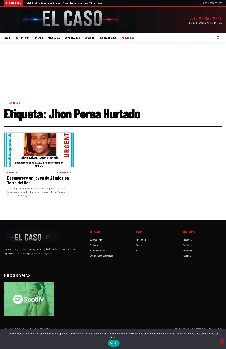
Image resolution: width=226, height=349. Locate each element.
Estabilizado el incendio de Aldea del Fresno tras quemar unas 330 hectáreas (64, 3)
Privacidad (141, 239)
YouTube (187, 255)
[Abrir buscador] (218, 38)
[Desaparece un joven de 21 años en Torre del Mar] (39, 150)
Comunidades (72, 37)
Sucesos (89, 37)
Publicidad (128, 37)
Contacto (94, 245)
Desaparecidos (108, 37)
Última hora (22, 37)
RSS (138, 250)
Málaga (38, 37)
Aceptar (114, 343)
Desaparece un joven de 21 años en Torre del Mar (38, 180)
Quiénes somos (96, 239)
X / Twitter (187, 245)
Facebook (187, 239)
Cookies (139, 245)
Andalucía (54, 37)
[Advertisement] (113, 75)
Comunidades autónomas (101, 255)
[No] (222, 341)
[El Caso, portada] (69, 20)
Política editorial (97, 250)
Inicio (7, 37)
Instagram (187, 250)
